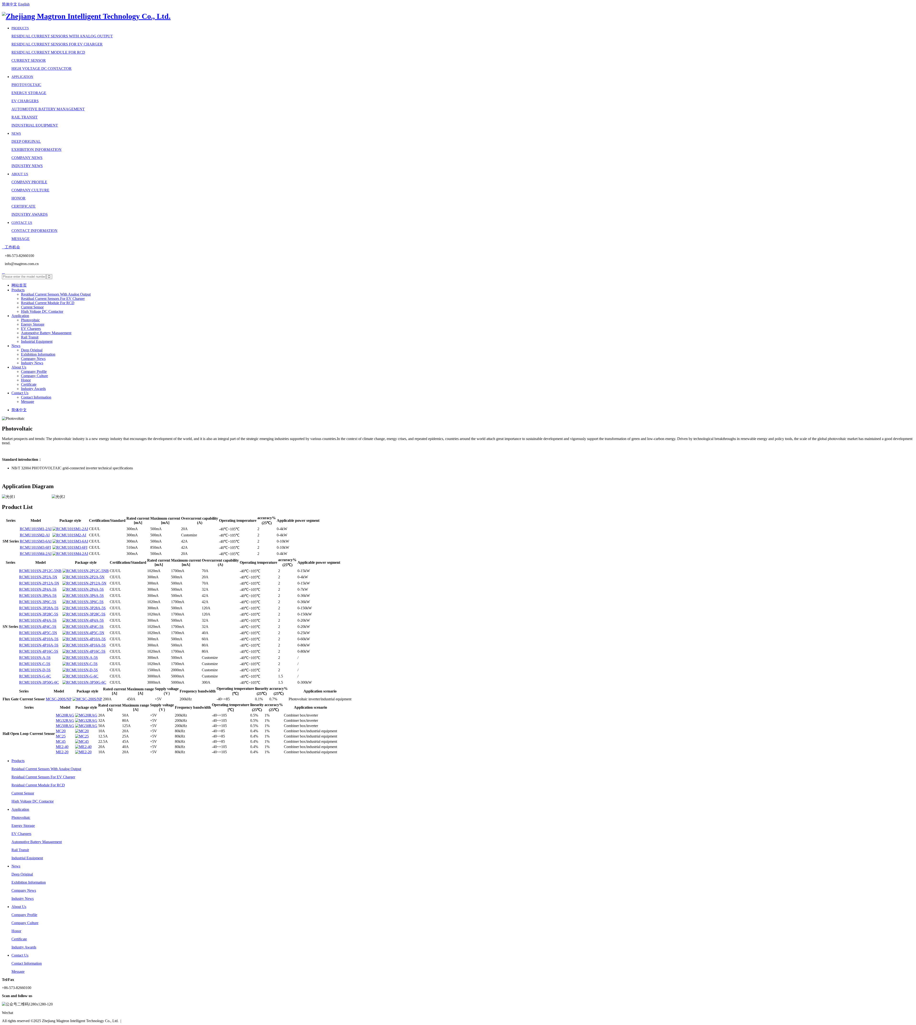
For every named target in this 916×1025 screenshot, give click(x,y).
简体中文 (9, 4)
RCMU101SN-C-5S (34, 664)
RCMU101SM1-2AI (36, 529)
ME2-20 (62, 752)
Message (20, 239)
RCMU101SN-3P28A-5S (38, 608)
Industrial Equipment (34, 125)
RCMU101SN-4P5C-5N (38, 633)
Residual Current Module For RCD (48, 52)
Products (20, 28)
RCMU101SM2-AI (35, 535)
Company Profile (29, 182)
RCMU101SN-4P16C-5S (38, 651)
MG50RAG (65, 726)
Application (22, 77)
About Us (19, 174)
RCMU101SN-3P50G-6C (39, 682)
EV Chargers (25, 101)
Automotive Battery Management (48, 109)
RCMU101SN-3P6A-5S (38, 596)
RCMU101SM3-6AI (36, 541)
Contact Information (34, 231)
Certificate (23, 206)
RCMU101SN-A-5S (35, 658)
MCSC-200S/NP (59, 699)
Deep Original (26, 141)
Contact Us (21, 223)
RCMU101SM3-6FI (35, 547)
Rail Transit (24, 117)
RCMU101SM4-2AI (36, 554)
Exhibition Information (36, 150)
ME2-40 (62, 747)
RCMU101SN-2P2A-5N (38, 577)
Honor (18, 198)
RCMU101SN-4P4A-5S (38, 620)
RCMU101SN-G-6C (35, 676)
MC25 (61, 736)
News (16, 133)
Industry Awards (29, 214)
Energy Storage (28, 93)
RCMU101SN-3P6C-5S (37, 602)
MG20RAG (65, 715)
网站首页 (19, 285)
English (24, 4)
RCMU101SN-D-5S (35, 670)
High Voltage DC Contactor (41, 69)
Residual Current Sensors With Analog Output (62, 36)
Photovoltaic (26, 85)
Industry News (27, 166)
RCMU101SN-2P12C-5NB (40, 571)
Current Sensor (28, 60)
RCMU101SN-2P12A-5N (39, 583)
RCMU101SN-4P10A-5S (38, 639)
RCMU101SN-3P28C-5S (38, 614)
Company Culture (30, 190)
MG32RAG (65, 720)
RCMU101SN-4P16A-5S (38, 645)
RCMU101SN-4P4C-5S (37, 627)
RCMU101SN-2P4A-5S (38, 589)
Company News (26, 158)
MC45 (61, 741)
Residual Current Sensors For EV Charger (57, 44)
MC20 (61, 731)
